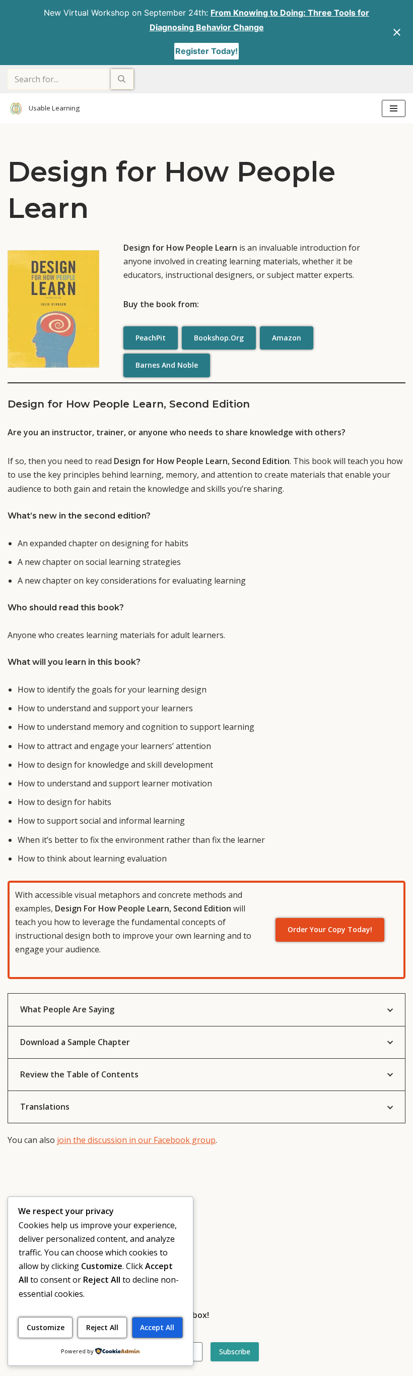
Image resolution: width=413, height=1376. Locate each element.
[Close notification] (397, 32)
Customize (45, 1327)
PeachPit (150, 337)
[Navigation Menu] (393, 108)
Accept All (157, 1327)
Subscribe (234, 1351)
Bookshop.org (219, 337)
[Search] (122, 79)
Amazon (286, 337)
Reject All (102, 1327)
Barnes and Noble (166, 365)
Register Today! (206, 51)
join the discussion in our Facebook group (136, 1139)
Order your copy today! (330, 929)
